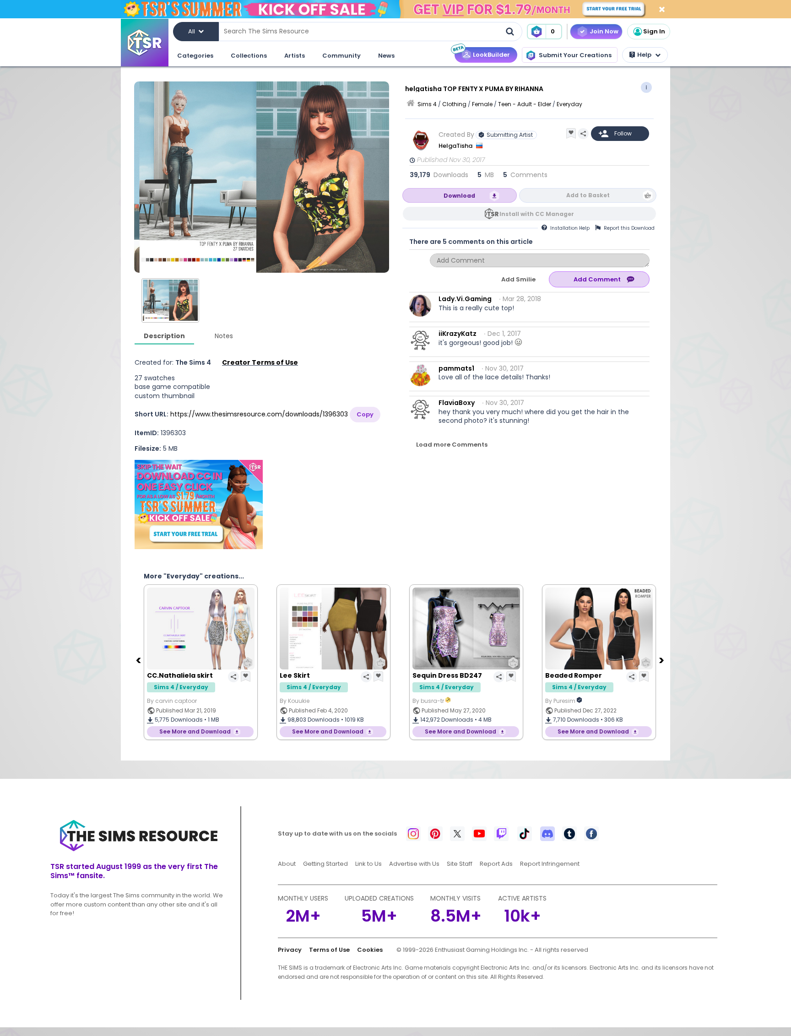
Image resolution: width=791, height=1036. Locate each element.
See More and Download (195, 731)
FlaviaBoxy (457, 402)
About (287, 863)
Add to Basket (588, 195)
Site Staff (459, 863)
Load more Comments (452, 444)
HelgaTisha (456, 145)
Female (482, 104)
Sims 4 (427, 104)
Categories (195, 55)
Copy (365, 414)
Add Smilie (518, 279)
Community (341, 55)
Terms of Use (329, 949)
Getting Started (325, 863)
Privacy (290, 949)
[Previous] (139, 659)
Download (459, 196)
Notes (224, 335)
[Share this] (583, 133)
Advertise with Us (414, 863)
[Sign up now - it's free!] (199, 504)
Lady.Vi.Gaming (465, 298)
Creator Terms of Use (260, 362)
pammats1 (456, 368)
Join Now (604, 31)
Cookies (370, 949)
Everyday (569, 104)
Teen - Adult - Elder (524, 104)
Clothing (454, 104)
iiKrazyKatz (458, 333)
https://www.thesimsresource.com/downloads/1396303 (259, 414)
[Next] (662, 659)
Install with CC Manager (536, 214)
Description (164, 335)
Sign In (654, 31)
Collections (249, 55)
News (386, 55)
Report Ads (496, 863)
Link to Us (368, 863)
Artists (294, 55)
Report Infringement (550, 863)
